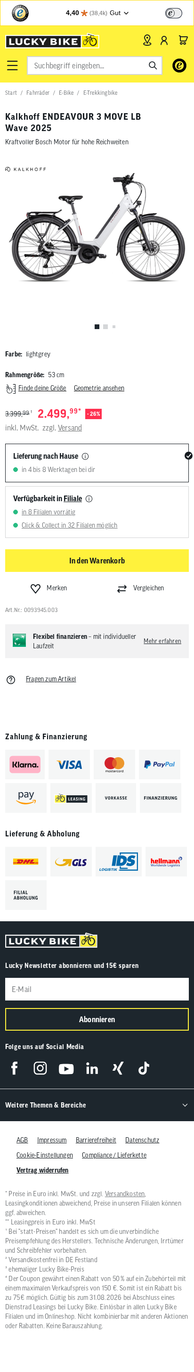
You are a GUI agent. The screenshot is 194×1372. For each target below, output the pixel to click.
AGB (22, 1140)
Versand (70, 427)
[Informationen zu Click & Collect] (89, 499)
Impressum (52, 1140)
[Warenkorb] (183, 40)
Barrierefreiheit (96, 1140)
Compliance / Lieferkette (114, 1155)
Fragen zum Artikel (51, 679)
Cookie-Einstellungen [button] (44, 1155)
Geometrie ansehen (99, 388)
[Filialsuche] (147, 40)
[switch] (173, 13)
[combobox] (94, 65)
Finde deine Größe (42, 388)
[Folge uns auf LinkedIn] (92, 1068)
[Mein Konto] (164, 40)
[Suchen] (153, 65)
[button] (12, 65)
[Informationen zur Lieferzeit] (85, 457)
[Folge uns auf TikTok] (144, 1068)
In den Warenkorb (97, 560)
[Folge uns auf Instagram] (40, 1068)
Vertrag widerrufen (42, 1170)
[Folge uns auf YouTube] (66, 1068)
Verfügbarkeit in (47, 498)
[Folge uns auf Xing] (118, 1068)
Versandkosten (125, 1194)
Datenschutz (142, 1140)
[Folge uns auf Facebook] (14, 1068)
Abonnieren (97, 1019)
